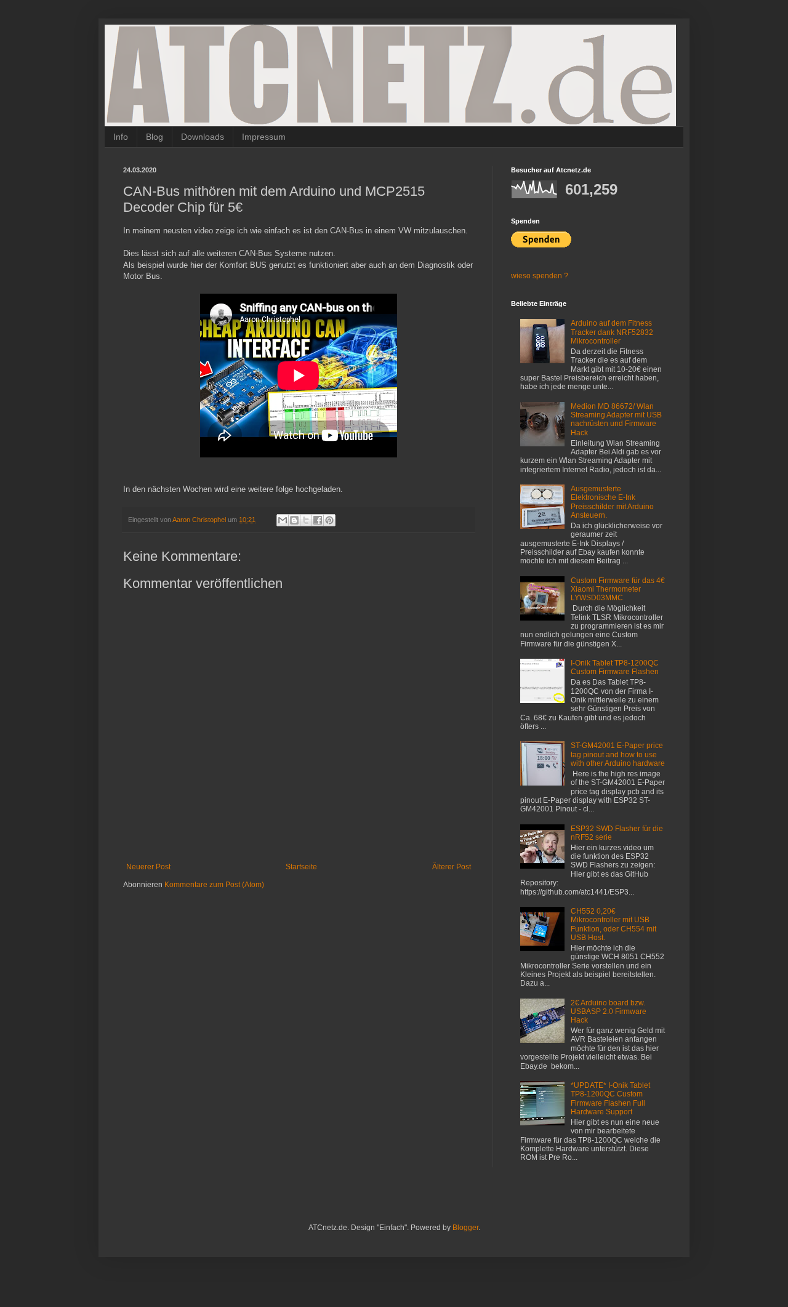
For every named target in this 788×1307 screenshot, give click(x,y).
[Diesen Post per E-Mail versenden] (282, 520)
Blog (154, 137)
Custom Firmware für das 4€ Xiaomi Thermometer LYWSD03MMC (618, 589)
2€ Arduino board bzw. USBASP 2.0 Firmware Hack (608, 1012)
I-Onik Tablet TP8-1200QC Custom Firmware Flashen (615, 667)
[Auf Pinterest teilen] (329, 520)
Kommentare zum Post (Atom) (214, 884)
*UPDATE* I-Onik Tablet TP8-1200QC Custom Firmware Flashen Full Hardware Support (610, 1098)
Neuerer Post (148, 867)
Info (120, 137)
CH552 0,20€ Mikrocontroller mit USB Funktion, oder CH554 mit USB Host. (613, 924)
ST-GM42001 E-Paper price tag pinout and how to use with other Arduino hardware (618, 754)
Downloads (202, 137)
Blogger (465, 1227)
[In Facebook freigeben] (318, 520)
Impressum (264, 137)
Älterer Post (451, 867)
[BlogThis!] (294, 520)
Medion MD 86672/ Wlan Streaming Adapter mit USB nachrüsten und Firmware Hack (616, 419)
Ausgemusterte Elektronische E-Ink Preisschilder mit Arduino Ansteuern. (612, 502)
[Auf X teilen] (306, 520)
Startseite (301, 867)
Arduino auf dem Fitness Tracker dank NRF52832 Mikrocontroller (612, 332)
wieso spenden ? (539, 275)
